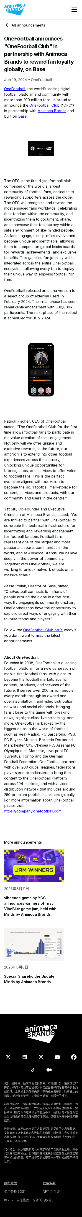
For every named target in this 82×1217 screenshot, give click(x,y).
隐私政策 (10, 1183)
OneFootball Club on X (43, 630)
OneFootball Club (44, 105)
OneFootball (14, 88)
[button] (73, 9)
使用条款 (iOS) (15, 1191)
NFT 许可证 (51, 1191)
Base (22, 116)
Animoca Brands (52, 110)
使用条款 (49, 1183)
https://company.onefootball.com (33, 811)
